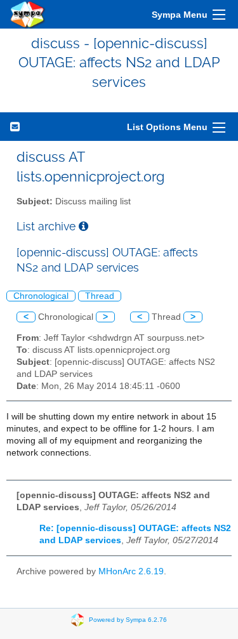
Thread (99, 296)
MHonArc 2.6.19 (131, 571)
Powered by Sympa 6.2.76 (128, 619)
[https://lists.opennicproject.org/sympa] (28, 14)
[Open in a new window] (83, 226)
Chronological (41, 296)
